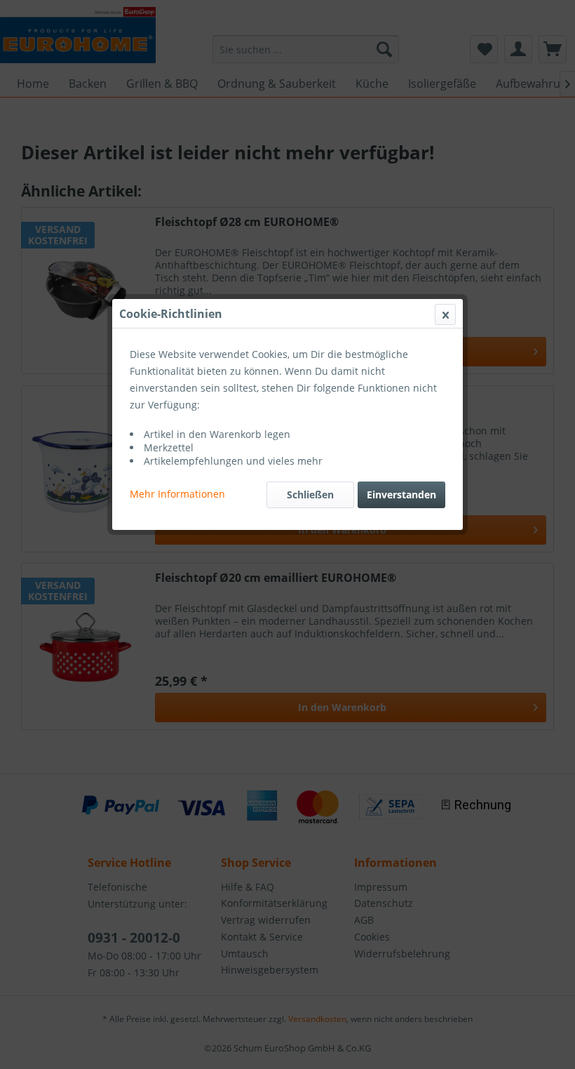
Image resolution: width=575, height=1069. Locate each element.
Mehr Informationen (177, 493)
